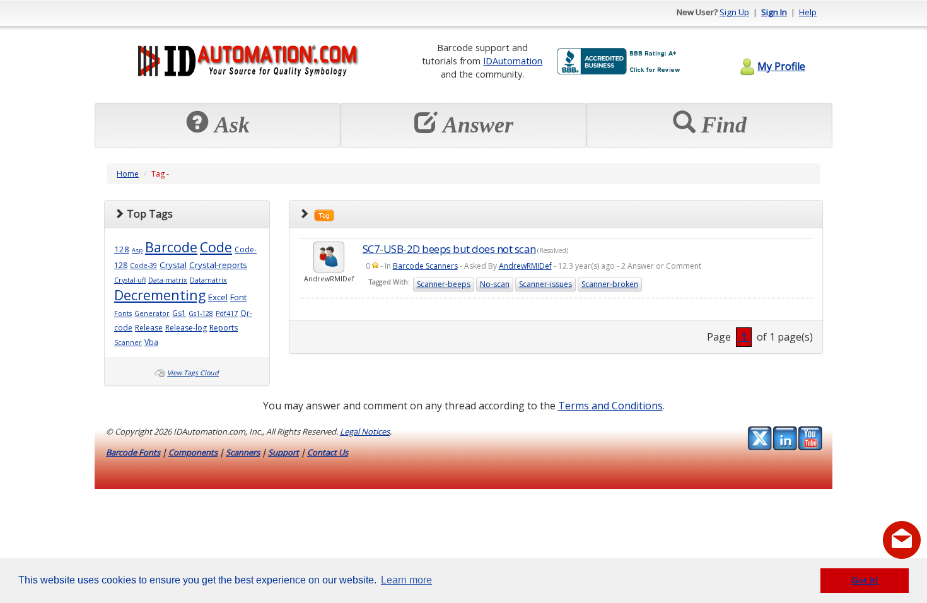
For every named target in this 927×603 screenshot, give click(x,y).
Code (216, 247)
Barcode (171, 247)
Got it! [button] (864, 580)
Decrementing (160, 295)
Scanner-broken (609, 284)
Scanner (128, 342)
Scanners (243, 452)
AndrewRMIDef (525, 266)
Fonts (123, 313)
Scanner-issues (545, 284)
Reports (223, 327)
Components (193, 452)
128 (121, 249)
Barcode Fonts (133, 452)
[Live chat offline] (902, 540)
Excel (218, 297)
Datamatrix (208, 280)
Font (238, 297)
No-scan (495, 284)
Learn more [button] (406, 580)
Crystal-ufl (130, 280)
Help (808, 12)
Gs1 (179, 313)
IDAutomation (512, 60)
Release (149, 327)
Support (283, 452)
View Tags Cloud (193, 372)
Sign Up (734, 12)
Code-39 (143, 265)
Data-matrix (167, 280)
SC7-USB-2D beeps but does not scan (449, 249)
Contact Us (327, 452)
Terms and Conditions (610, 406)
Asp (137, 250)
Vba (151, 342)
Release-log (186, 327)
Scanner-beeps (443, 284)
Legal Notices (365, 431)
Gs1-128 (201, 313)
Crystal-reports (218, 265)
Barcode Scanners (425, 266)
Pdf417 (227, 313)
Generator (152, 313)
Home (128, 173)
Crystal (173, 265)
